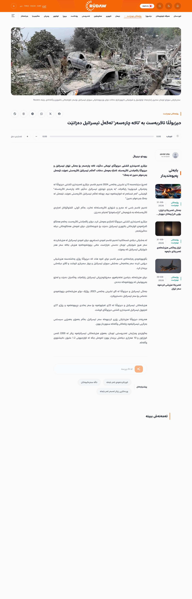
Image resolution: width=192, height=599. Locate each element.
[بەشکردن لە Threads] (23, 114)
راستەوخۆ (146, 6)
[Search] (159, 6)
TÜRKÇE (26, 6)
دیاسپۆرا (149, 16)
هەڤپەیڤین (98, 16)
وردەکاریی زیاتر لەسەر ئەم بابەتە (114, 391)
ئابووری (108, 16)
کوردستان (177, 16)
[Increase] (27, 136)
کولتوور (56, 16)
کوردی (44, 6)
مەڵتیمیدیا (36, 16)
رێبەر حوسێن (165, 154)
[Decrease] (36, 136)
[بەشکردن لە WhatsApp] (41, 114)
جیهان (117, 16)
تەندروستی (86, 16)
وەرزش (46, 16)
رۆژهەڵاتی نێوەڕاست (134, 16)
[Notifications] (177, 6)
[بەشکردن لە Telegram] (32, 114)
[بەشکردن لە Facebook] (59, 114)
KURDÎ (39, 6)
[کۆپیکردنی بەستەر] (15, 114)
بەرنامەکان (24, 16)
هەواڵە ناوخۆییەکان (163, 16)
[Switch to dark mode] (168, 6)
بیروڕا (65, 16)
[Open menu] (13, 16)
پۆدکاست (74, 16)
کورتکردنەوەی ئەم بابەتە (117, 382)
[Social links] (13, 6)
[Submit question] (139, 369)
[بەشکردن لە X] (50, 114)
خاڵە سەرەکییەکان (89, 382)
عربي (21, 6)
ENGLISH (33, 6)
